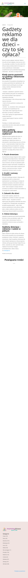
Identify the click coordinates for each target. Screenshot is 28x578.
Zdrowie (5, 564)
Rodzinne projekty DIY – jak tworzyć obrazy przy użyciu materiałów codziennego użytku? (14, 367)
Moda (4, 547)
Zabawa (4, 24)
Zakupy (4, 561)
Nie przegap (6, 550)
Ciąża (4, 536)
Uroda (4, 557)
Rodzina (5, 554)
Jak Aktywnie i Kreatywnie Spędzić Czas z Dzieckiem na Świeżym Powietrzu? (12, 450)
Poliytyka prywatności (19, 571)
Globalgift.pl (7, 250)
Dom (4, 538)
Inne (4, 545)
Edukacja (5, 543)
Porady (12, 412)
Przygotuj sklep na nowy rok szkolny (11, 283)
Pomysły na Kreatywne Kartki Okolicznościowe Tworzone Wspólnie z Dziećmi (14, 324)
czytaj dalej (7, 298)
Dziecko (12, 455)
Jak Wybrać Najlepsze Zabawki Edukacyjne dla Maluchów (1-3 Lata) (14, 409)
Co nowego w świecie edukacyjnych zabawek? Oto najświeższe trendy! (13, 493)
